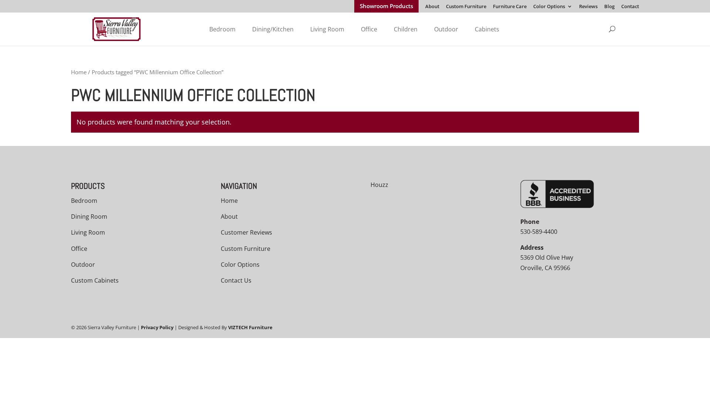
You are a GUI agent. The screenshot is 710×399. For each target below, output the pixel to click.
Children (405, 29)
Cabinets (487, 29)
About (432, 7)
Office (369, 29)
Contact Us (236, 280)
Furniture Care (510, 7)
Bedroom (222, 29)
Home (79, 72)
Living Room (327, 29)
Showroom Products (386, 7)
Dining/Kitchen (273, 29)
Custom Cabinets (95, 280)
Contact (630, 7)
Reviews (588, 7)
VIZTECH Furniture (250, 327)
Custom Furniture (466, 7)
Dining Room (89, 216)
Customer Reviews (246, 232)
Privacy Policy (157, 327)
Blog (609, 7)
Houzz (379, 185)
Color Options (549, 7)
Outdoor (446, 29)
